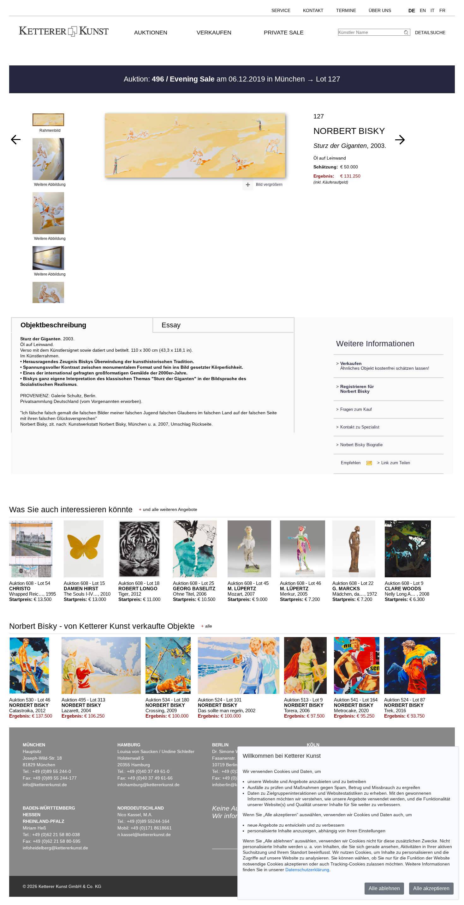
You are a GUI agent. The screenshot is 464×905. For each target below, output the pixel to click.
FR (442, 10)
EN (423, 10)
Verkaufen (214, 32)
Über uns (380, 10)
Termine (346, 10)
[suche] (407, 32)
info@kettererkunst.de (45, 784)
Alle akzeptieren (431, 888)
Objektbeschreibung (53, 325)
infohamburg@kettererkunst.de (148, 784)
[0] (16, 139)
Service (280, 10)
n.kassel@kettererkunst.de (144, 834)
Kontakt (313, 10)
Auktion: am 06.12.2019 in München (215, 79)
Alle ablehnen (384, 888)
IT (433, 10)
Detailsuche (430, 32)
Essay (171, 325)
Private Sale (284, 32)
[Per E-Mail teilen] (367, 462)
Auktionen (150, 32)
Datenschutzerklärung (307, 869)
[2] (400, 139)
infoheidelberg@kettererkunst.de (55, 847)
